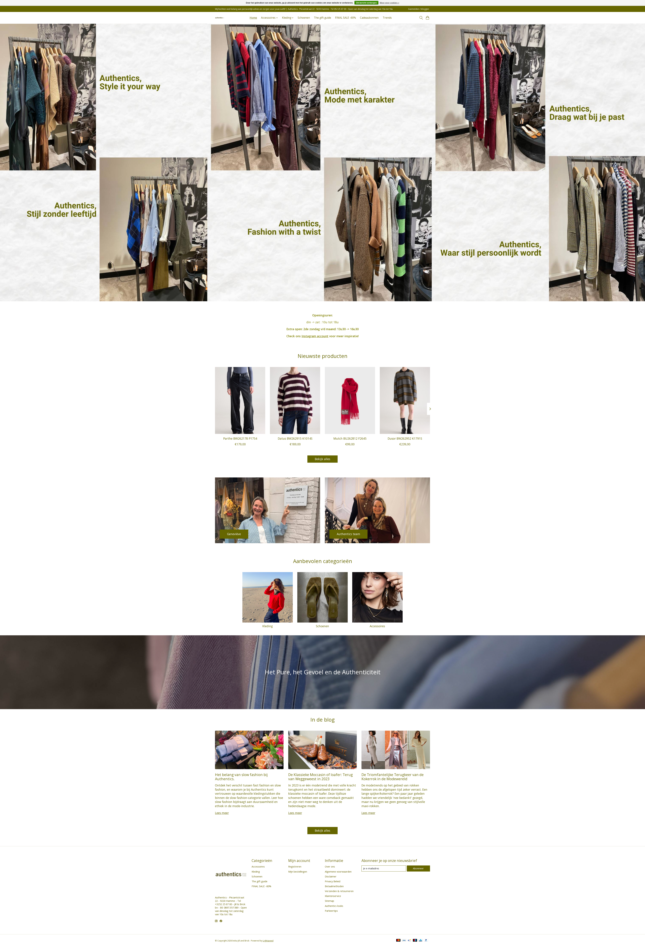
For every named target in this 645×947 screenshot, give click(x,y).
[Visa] (404, 940)
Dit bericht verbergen (366, 3)
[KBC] (420, 940)
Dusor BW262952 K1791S (405, 438)
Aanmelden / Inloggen (418, 9)
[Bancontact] (409, 940)
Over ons (330, 866)
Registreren (294, 866)
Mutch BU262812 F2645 (350, 438)
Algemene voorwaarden (338, 871)
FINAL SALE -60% (345, 18)
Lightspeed (268, 940)
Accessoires (377, 626)
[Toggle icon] (421, 18)
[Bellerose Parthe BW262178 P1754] (240, 400)
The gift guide (322, 18)
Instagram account (315, 336)
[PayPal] (426, 940)
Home (253, 18)
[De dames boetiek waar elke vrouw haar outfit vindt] (219, 17)
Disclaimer (330, 876)
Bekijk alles (322, 459)
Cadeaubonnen (369, 18)
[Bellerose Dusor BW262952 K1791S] (405, 400)
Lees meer (222, 813)
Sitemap (329, 900)
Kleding (267, 626)
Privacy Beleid (332, 881)
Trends (387, 18)
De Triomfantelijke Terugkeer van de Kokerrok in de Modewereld (392, 776)
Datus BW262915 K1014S (295, 438)
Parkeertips (331, 910)
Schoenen (304, 18)
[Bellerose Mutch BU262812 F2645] (350, 400)
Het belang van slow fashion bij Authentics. (241, 776)
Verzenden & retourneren (339, 891)
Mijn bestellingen (297, 871)
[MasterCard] (398, 940)
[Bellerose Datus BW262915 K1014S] (295, 400)
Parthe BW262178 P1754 (240, 438)
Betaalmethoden (334, 886)
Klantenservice (333, 896)
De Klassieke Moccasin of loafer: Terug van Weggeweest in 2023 (320, 776)
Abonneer (418, 868)
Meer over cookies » (389, 3)
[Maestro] (415, 940)
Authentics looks (334, 905)
